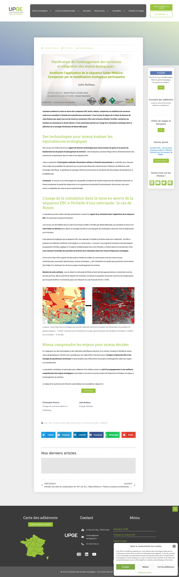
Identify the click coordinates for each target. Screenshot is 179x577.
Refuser (145, 567)
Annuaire (87, 11)
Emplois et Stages (120, 541)
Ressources (99, 11)
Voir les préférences (166, 567)
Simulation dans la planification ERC (82, 423)
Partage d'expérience (86, 48)
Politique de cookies (144, 572)
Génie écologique (39, 11)
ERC (50, 423)
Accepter (125, 567)
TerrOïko (103, 423)
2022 (46, 423)
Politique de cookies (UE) (124, 535)
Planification (59, 423)
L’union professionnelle (65, 11)
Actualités (117, 11)
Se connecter (160, 14)
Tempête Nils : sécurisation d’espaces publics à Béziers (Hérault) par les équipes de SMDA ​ (161, 151)
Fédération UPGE (120, 529)
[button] (174, 546)
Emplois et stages (136, 11)
